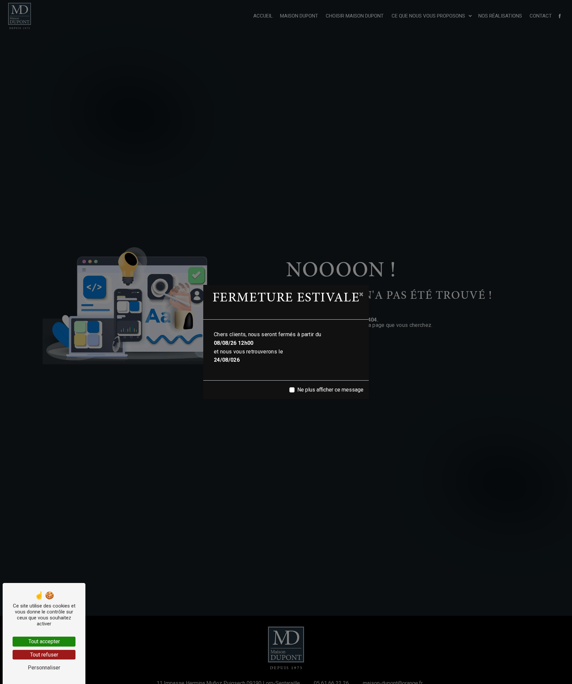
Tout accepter (44, 641)
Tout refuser (44, 655)
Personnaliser (44, 667)
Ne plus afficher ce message (330, 390)
